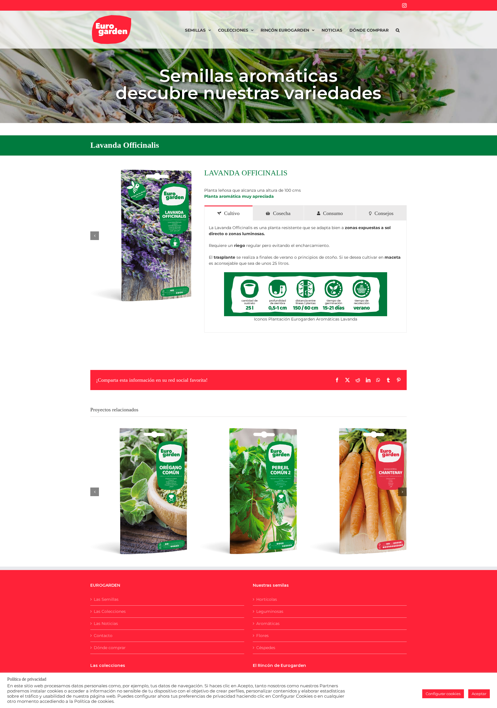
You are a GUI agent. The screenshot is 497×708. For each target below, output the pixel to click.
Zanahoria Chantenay (351, 485)
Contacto (103, 635)
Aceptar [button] (479, 693)
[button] (397, 29)
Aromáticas (268, 623)
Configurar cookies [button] (443, 693)
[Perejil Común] (248, 491)
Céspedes (265, 647)
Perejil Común (241, 485)
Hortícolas (266, 599)
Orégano (132, 485)
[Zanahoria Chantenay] (358, 491)
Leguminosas (269, 611)
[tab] (228, 213)
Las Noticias (106, 623)
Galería (146, 485)
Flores (262, 635)
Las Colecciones (110, 611)
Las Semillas (106, 599)
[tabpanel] (305, 276)
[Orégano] (138, 491)
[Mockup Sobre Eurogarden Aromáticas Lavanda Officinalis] (141, 236)
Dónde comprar (110, 647)
